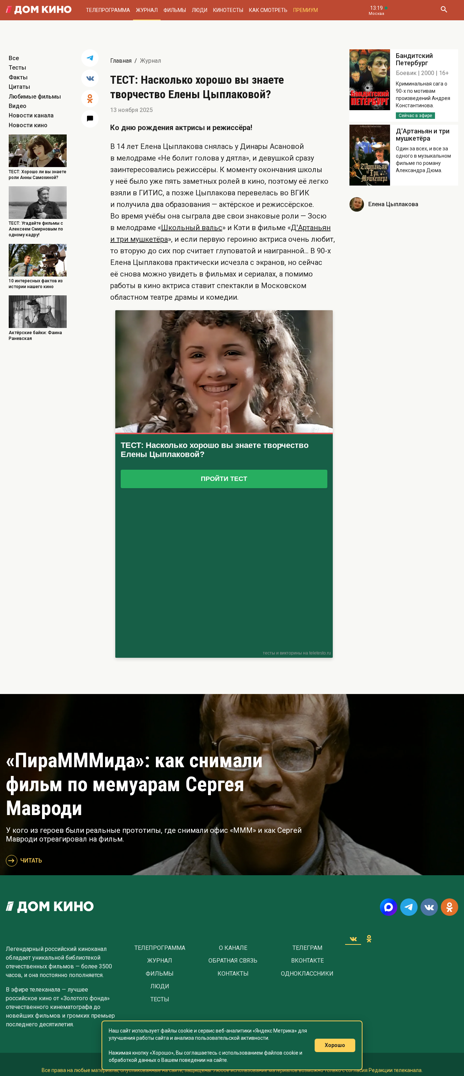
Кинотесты (228, 10)
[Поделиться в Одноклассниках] (90, 98)
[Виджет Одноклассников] (369, 938)
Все (14, 58)
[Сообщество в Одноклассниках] (449, 907)
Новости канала (31, 115)
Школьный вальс (191, 227)
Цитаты (19, 86)
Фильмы (174, 10)
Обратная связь (232, 960)
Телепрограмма (108, 10)
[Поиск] (444, 10)
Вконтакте (307, 960)
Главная (121, 60)
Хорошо (335, 1045)
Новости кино (28, 125)
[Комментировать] (90, 119)
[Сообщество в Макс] (388, 907)
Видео (17, 106)
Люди (199, 10)
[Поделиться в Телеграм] (90, 58)
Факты (18, 77)
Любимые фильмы (35, 96)
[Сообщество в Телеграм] (409, 907)
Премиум (305, 10)
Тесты (17, 67)
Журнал (147, 10)
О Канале (233, 948)
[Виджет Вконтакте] (353, 938)
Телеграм (307, 948)
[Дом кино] (38, 10)
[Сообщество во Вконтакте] (429, 907)
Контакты (233, 974)
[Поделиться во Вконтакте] (90, 78)
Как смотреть (268, 10)
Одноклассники (307, 974)
